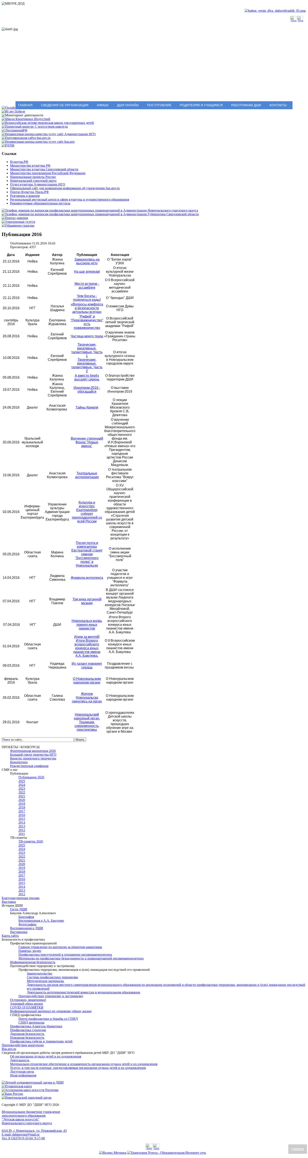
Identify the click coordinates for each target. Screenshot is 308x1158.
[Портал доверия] (15, 218)
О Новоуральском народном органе (87, 680)
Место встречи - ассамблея (87, 285)
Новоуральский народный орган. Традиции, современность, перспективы (87, 722)
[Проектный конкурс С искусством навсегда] (35, 126)
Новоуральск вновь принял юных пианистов (87, 624)
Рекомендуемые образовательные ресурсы (40, 203)
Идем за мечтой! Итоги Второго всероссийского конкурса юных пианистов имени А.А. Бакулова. (86, 646)
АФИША (103, 105)
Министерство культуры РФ (30, 165)
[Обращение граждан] (18, 225)
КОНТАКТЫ (278, 105)
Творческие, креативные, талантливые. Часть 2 (86, 365)
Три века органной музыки (86, 601)
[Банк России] (12, 1094)
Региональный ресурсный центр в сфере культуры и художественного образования (69, 199)
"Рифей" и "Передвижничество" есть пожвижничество (86, 322)
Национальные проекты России (33, 177)
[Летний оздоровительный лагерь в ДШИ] (33, 1082)
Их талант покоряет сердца (87, 665)
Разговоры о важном (25, 195)
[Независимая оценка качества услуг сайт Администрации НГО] (49, 134)
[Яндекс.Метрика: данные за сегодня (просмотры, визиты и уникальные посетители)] (112, 1153)
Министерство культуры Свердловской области (44, 169)
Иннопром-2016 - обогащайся (87, 389)
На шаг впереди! (87, 271)
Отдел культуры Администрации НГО (37, 184)
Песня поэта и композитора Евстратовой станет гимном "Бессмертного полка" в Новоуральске (86, 554)
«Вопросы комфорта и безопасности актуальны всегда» (87, 308)
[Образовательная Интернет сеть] (166, 1152)
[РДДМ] (8, 145)
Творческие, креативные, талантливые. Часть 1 (86, 350)
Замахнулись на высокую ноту (87, 261)
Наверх (297, 1149)
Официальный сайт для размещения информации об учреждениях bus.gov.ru (65, 188)
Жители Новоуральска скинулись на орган (87, 697)
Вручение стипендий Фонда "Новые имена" (87, 442)
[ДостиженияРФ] (14, 130)
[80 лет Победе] (13, 111)
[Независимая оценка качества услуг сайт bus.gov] (38, 141)
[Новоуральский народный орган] (27, 1097)
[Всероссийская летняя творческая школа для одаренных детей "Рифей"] (48, 123)
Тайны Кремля (87, 407)
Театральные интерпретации (87, 475)
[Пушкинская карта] (17, 1086)
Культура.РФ (19, 162)
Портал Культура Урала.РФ (29, 192)
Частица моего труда (87, 336)
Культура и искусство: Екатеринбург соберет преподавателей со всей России (87, 512)
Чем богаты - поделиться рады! (87, 297)
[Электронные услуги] (18, 221)
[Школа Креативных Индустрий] (26, 119)
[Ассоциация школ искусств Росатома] (30, 1090)
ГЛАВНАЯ (25, 105)
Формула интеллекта (87, 577)
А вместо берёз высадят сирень (86, 377)
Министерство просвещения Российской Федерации (47, 173)
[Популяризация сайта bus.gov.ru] (26, 138)
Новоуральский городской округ (33, 180)
